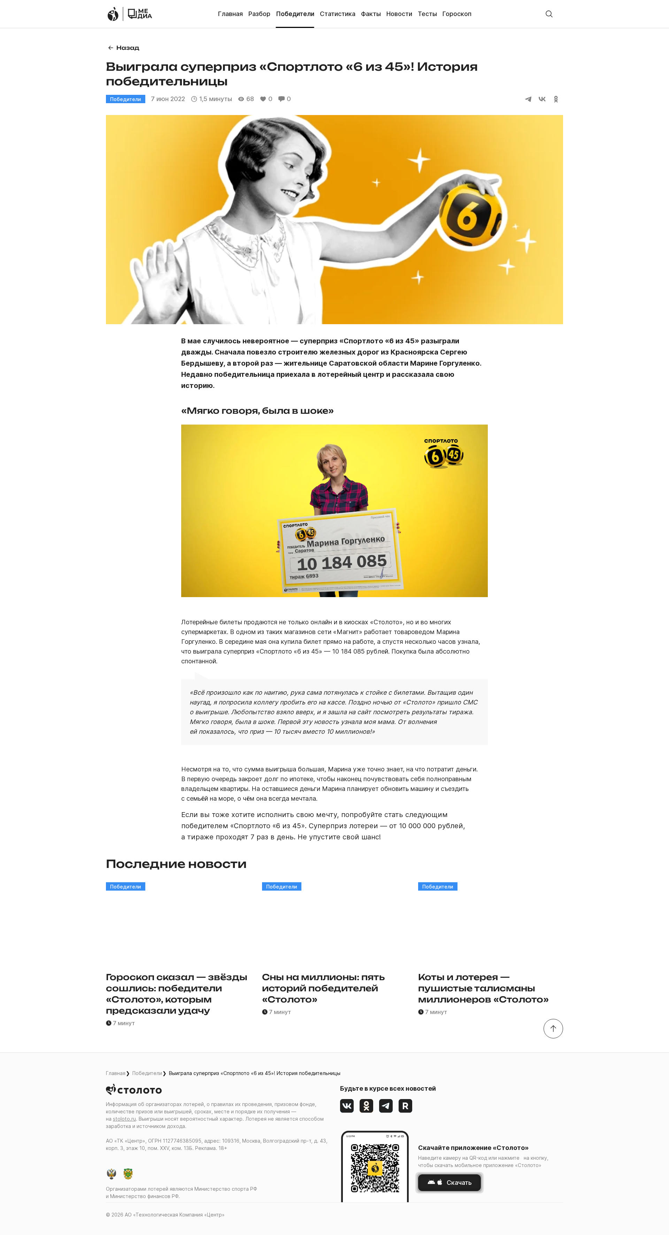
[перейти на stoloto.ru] (113, 14)
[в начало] (553, 1028)
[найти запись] (549, 14)
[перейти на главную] (140, 14)
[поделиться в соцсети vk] (542, 99)
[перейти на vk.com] (347, 1106)
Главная (115, 1073)
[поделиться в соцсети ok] (556, 99)
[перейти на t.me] (386, 1106)
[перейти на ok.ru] (367, 1106)
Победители (147, 1073)
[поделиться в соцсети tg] (528, 99)
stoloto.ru (124, 1119)
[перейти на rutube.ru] (406, 1106)
